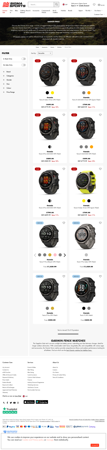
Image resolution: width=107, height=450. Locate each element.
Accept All (95, 445)
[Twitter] (11, 402)
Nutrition (63, 11)
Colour (9, 88)
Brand (8, 72)
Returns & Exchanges (8, 387)
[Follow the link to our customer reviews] (12, 410)
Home (37, 47)
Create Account (84, 5)
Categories (10, 76)
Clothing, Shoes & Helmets (25, 11)
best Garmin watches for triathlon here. (79, 350)
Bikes (16, 11)
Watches (59, 47)
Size (8, 84)
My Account (6, 367)
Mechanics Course (33, 387)
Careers (55, 370)
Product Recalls (7, 382)
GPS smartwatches (59, 25)
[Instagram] (18, 402)
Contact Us (6, 370)
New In (11, 11)
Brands (70, 11)
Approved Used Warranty (10, 390)
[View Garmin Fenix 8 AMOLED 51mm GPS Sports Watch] (86, 74)
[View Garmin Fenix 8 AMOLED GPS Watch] (86, 128)
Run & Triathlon (55, 11)
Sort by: (33, 53)
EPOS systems (55, 421)
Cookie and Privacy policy (33, 439)
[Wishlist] (94, 4)
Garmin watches (20, 37)
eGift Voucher (6, 372)
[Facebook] (7, 402)
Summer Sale (5, 11)
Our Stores (56, 372)
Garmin (52, 47)
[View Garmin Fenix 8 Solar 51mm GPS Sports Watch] (86, 183)
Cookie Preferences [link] (99, 421)
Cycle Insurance (32, 375)
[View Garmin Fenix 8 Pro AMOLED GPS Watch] (50, 128)
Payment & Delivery (8, 377)
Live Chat (18, 396)
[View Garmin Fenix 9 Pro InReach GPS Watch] (50, 236)
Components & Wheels (46, 11)
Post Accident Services (34, 390)
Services (30, 362)
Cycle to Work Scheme (34, 377)
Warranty (5, 392)
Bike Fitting (31, 370)
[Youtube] (14, 402)
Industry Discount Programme (36, 382)
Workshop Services (33, 385)
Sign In (73, 5)
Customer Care (7, 362)
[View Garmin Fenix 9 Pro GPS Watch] (50, 290)
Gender (9, 80)
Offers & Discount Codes (9, 375)
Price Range (11, 92)
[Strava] (4, 402)
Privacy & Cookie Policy (59, 375)
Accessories (36, 11)
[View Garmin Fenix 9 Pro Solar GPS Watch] (86, 236)
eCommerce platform (45, 421)
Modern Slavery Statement (97, 419)
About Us (56, 362)
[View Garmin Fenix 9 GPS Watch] (86, 290)
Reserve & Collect (8, 385)
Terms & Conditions (58, 377)
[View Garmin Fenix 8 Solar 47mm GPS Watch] (50, 74)
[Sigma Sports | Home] (14, 4)
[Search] (56, 4)
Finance (30, 380)
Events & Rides (32, 367)
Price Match (6, 380)
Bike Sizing (31, 372)
